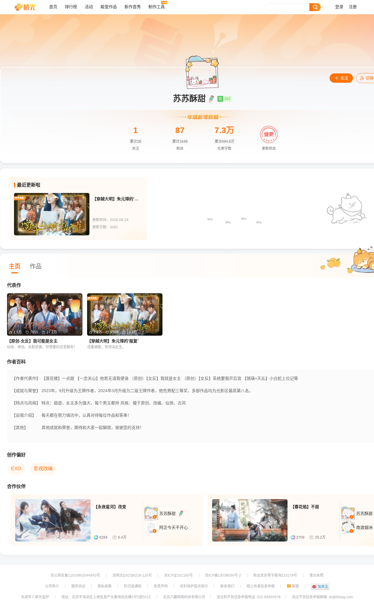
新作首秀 (132, 7)
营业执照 (316, 575)
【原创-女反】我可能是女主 (32, 341)
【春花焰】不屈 (304, 506)
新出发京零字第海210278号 (275, 575)
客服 (295, 586)
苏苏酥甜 (167, 513)
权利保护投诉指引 (194, 586)
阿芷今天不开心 (173, 527)
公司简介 (52, 586)
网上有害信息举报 (261, 586)
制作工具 (156, 7)
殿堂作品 (109, 7)
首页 (53, 7)
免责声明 (161, 586)
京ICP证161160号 (178, 575)
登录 (339, 7)
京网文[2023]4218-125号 (132, 575)
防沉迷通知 (132, 586)
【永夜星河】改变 (110, 506)
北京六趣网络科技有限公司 (184, 597)
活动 (89, 7)
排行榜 (71, 7)
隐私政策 (105, 586)
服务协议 (78, 586)
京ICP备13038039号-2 (223, 575)
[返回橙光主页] (30, 7)
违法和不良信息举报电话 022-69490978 (248, 597)
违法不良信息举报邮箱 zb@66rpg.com (322, 597)
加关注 (323, 586)
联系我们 (227, 586)
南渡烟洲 (364, 527)
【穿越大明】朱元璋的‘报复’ (117, 198)
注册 (353, 7)
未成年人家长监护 (35, 597)
